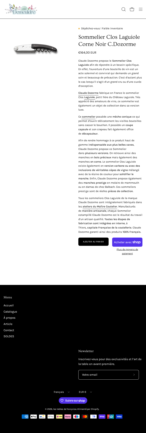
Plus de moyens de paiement (127, 251)
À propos (9, 317)
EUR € (82, 392)
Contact (9, 330)
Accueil (9, 305)
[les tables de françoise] (21, 9)
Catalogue (10, 311)
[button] (123, 9)
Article (8, 324)
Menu (8, 297)
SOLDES (9, 336)
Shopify (95, 409)
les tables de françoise (64, 409)
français (59, 392)
